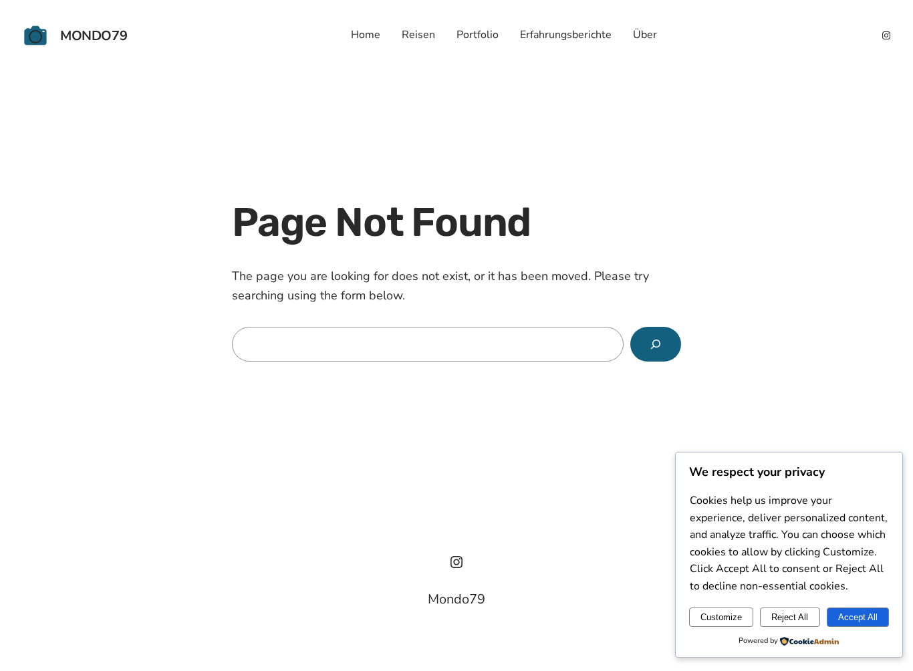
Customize (721, 617)
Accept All (858, 617)
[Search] (655, 344)
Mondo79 (93, 36)
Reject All (789, 617)
